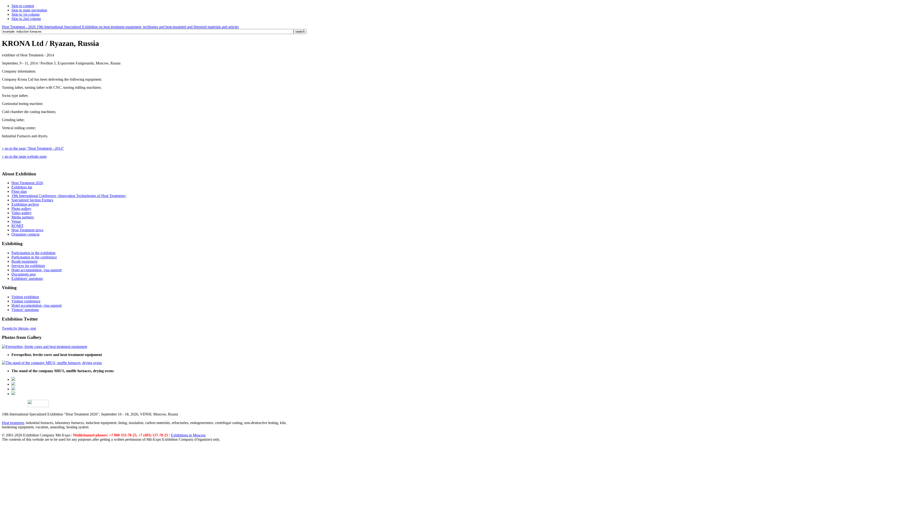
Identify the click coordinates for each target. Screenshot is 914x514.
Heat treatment (13, 423)
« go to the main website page (24, 156)
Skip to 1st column (25, 14)
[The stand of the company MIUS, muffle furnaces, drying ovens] (52, 363)
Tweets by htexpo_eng (19, 328)
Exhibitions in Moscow (188, 435)
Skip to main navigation (29, 10)
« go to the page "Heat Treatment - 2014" (33, 148)
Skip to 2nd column (26, 19)
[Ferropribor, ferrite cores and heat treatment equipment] (44, 347)
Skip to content (22, 6)
